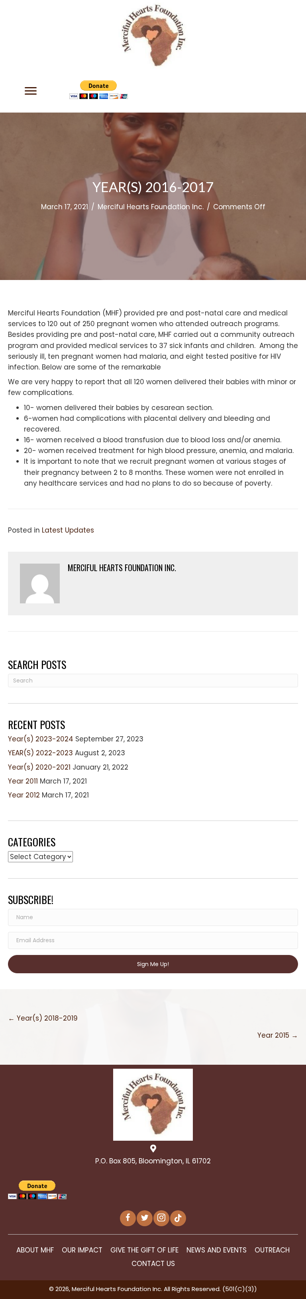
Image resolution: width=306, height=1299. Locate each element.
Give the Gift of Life (144, 1250)
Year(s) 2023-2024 (40, 739)
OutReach (272, 1250)
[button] (31, 91)
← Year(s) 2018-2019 (43, 1018)
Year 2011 (23, 781)
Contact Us (153, 1263)
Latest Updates (68, 530)
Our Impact (82, 1250)
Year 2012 (24, 795)
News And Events (216, 1250)
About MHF (35, 1250)
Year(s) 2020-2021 (39, 767)
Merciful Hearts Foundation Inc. (151, 207)
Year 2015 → (277, 1035)
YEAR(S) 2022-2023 (40, 753)
